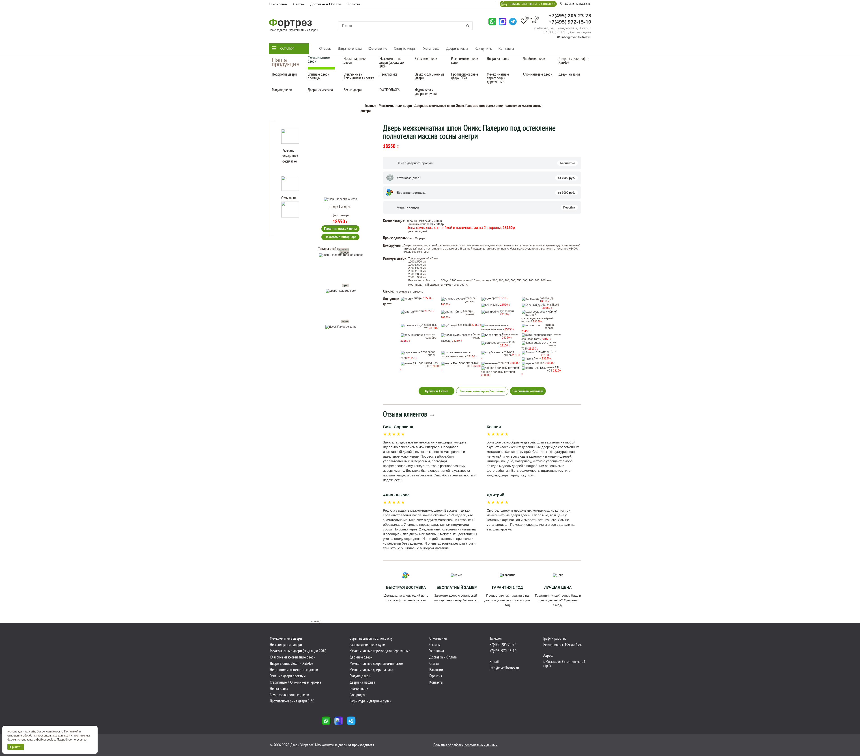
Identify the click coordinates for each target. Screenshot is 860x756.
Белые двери (353, 89)
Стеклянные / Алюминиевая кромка (359, 76)
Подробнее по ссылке (71, 739)
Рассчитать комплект (527, 391)
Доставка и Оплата (325, 4)
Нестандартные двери (355, 60)
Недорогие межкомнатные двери (294, 670)
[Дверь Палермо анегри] (340, 199)
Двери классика (498, 58)
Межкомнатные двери (319, 59)
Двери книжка (457, 49)
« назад (316, 621)
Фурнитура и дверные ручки (426, 91)
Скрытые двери (426, 58)
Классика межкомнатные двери (292, 657)
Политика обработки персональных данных (465, 744)
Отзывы (325, 49)
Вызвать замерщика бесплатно (531, 4)
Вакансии (436, 670)
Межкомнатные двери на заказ (372, 670)
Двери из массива (320, 89)
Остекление (377, 49)
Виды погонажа (350, 49)
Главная (370, 105)
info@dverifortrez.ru (575, 37)
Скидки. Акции (405, 49)
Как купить (483, 49)
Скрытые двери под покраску (371, 638)
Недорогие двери (284, 74)
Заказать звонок (576, 4)
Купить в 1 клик (436, 391)
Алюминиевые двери (537, 74)
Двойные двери (534, 58)
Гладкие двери (282, 89)
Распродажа (358, 695)
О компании (278, 4)
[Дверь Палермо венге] (342, 343)
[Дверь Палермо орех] (342, 307)
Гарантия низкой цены (340, 228)
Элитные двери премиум (318, 76)
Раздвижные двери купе (464, 60)
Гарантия (354, 4)
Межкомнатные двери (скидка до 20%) (391, 62)
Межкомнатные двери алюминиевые (376, 663)
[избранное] (364, 203)
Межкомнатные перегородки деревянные (498, 78)
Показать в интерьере (340, 237)
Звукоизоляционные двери (429, 76)
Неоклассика (388, 74)
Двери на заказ (569, 74)
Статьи (299, 4)
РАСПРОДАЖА (389, 89)
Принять (15, 747)
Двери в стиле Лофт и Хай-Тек (574, 60)
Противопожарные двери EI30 (464, 76)
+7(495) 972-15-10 (570, 22)
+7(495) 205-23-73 (570, 15)
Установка (431, 49)
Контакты (506, 49)
